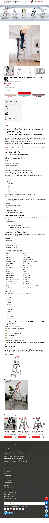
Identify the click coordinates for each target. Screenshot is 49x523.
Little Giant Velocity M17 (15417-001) (37, 432)
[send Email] (43, 503)
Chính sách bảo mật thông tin (9, 482)
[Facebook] (5, 509)
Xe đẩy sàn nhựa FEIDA (8, 496)
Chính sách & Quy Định (8, 475)
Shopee (11, 96)
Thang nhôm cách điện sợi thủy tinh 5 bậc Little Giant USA (10, 432)
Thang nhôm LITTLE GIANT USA (22, 23)
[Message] (46, 507)
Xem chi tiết (7, 436)
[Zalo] (46, 515)
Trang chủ (6, 23)
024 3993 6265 (15, 1)
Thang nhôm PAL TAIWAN (9, 489)
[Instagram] (14, 509)
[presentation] (5, 424)
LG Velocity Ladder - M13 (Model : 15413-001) (23, 432)
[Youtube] (11, 509)
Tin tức (5, 469)
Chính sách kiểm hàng (8, 480)
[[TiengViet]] (39, 1)
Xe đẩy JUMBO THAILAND (9, 487)
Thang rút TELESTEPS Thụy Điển (10, 498)
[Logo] (8, 1)
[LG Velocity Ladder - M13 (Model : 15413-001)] (24, 423)
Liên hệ (5, 473)
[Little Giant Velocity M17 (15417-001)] (38, 423)
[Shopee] (17, 509)
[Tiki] (24, 96)
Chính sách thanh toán (8, 477)
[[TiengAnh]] (41, 1)
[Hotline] (46, 498)
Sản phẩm (12, 23)
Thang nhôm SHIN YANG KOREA (10, 490)
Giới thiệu (5, 466)
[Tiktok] (8, 509)
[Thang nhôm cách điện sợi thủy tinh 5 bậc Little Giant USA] (10, 423)
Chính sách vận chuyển (8, 478)
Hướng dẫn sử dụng (7, 471)
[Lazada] (38, 96)
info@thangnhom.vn (24, 1)
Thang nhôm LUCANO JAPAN (9, 494)
